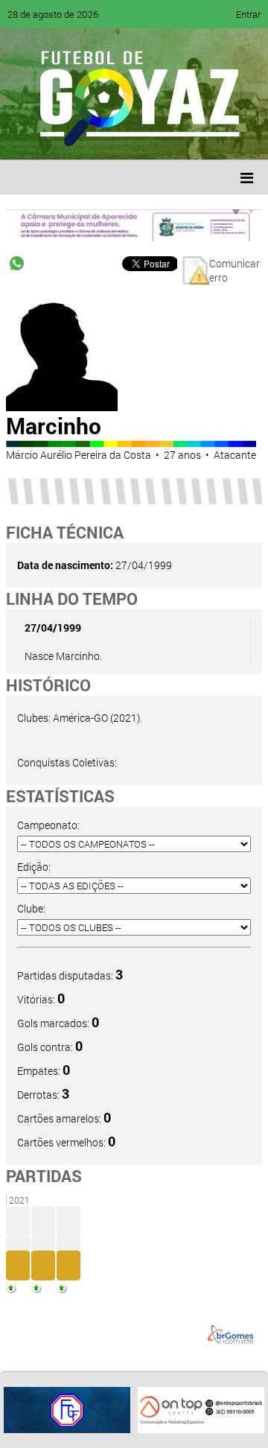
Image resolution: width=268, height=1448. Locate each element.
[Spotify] (143, 138)
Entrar (248, 14)
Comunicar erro (234, 270)
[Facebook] (58, 138)
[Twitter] (86, 138)
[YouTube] (114, 138)
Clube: (31, 908)
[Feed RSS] (171, 138)
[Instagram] (199, 138)
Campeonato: (48, 825)
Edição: (34, 867)
